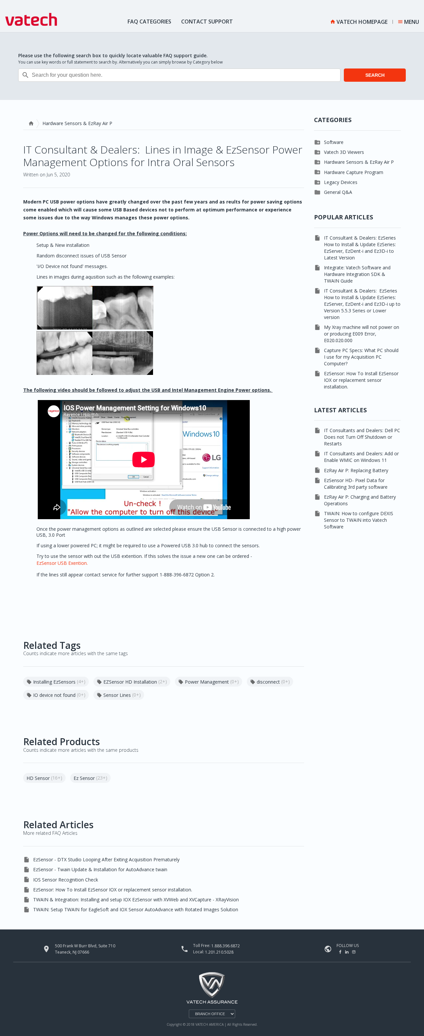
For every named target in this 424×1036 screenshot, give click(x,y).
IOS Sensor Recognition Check (65, 880)
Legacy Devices (340, 182)
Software (334, 142)
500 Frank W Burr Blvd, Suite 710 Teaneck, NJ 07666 (85, 949)
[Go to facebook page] (341, 952)
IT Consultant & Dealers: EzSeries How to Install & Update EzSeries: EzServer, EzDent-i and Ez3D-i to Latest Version (360, 248)
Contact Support (207, 21)
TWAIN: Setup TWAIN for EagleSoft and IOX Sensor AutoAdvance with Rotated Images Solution (135, 909)
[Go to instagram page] (353, 952)
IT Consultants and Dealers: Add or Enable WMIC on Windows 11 (361, 456)
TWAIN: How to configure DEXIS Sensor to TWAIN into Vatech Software (358, 520)
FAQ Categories (149, 21)
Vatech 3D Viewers (344, 152)
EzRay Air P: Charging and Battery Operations (360, 500)
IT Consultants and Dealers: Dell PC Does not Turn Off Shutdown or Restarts (362, 437)
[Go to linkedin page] (347, 952)
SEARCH (375, 75)
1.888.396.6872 (225, 946)
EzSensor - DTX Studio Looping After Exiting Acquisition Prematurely (106, 859)
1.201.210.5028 (219, 952)
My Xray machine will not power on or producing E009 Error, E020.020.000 (361, 333)
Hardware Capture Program (353, 172)
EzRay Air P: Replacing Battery (356, 470)
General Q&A (338, 192)
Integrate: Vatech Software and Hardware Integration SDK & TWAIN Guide (357, 274)
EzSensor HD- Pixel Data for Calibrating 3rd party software (356, 483)
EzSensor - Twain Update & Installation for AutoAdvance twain (100, 869)
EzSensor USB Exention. (62, 563)
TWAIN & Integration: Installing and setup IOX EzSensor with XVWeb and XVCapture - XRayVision (136, 899)
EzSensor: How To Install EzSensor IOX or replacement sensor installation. (112, 889)
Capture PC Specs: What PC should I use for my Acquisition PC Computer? (361, 357)
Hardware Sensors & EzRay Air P (359, 162)
